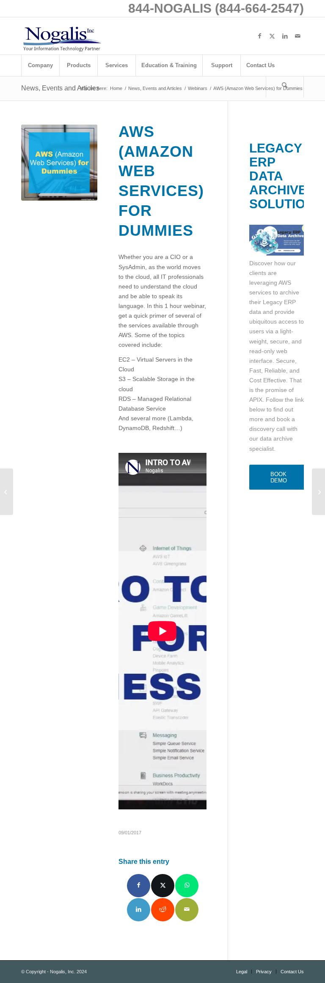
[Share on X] (162, 885)
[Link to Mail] (297, 36)
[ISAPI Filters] (318, 491)
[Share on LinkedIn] (138, 909)
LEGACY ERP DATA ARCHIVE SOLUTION (281, 176)
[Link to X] (272, 36)
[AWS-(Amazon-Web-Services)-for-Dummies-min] (59, 163)
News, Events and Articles (60, 88)
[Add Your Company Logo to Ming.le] (6, 491)
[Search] (285, 86)
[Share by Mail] (186, 909)
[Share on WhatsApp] (186, 885)
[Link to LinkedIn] (284, 36)
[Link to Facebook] (259, 36)
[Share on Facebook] (138, 885)
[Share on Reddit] (162, 909)
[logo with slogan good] (61, 35)
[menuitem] (40, 65)
